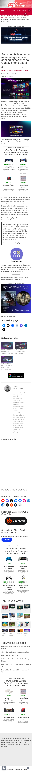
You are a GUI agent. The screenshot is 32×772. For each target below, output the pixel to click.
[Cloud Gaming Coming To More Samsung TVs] (21, 345)
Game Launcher (23, 197)
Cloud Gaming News (7, 70)
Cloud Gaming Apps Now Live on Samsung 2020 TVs (7, 351)
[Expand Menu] (2, 10)
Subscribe (7, 539)
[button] (4, 768)
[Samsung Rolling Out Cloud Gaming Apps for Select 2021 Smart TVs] (7, 359)
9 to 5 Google (11, 316)
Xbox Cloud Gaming (7, 76)
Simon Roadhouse (9, 67)
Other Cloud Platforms (21, 70)
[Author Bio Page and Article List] (7, 388)
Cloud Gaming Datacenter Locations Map (15, 652)
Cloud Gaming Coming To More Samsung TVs (20, 351)
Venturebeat (14, 220)
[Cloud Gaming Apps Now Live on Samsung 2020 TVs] (7, 345)
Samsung (13, 73)
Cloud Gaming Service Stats (10, 655)
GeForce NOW (5, 73)
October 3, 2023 (20, 67)
